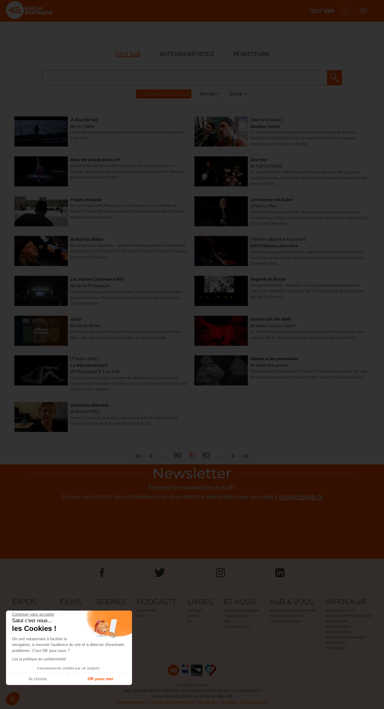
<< (138, 455)
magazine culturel (237, 615)
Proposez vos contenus (287, 615)
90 (178, 455)
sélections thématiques (241, 610)
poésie (193, 615)
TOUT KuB (127, 53)
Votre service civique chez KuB (292, 610)
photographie (22, 610)
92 (206, 455)
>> (245, 455)
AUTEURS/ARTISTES (187, 53)
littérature (195, 610)
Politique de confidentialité (346, 637)
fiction (141, 615)
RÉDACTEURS (251, 53)
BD (190, 621)
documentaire (70, 610)
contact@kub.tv (301, 496)
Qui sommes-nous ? (340, 610)
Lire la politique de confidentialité (39, 659)
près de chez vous (237, 626)
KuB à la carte (336, 642)
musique (103, 610)
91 (192, 455)
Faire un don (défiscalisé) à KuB (349, 615)
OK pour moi (100, 678)
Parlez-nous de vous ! (286, 621)
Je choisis (37, 678)
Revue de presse (338, 626)
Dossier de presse (339, 631)
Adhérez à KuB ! (337, 621)
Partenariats (335, 648)
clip (226, 621)
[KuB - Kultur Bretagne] (30, 11)
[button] (12, 699)
